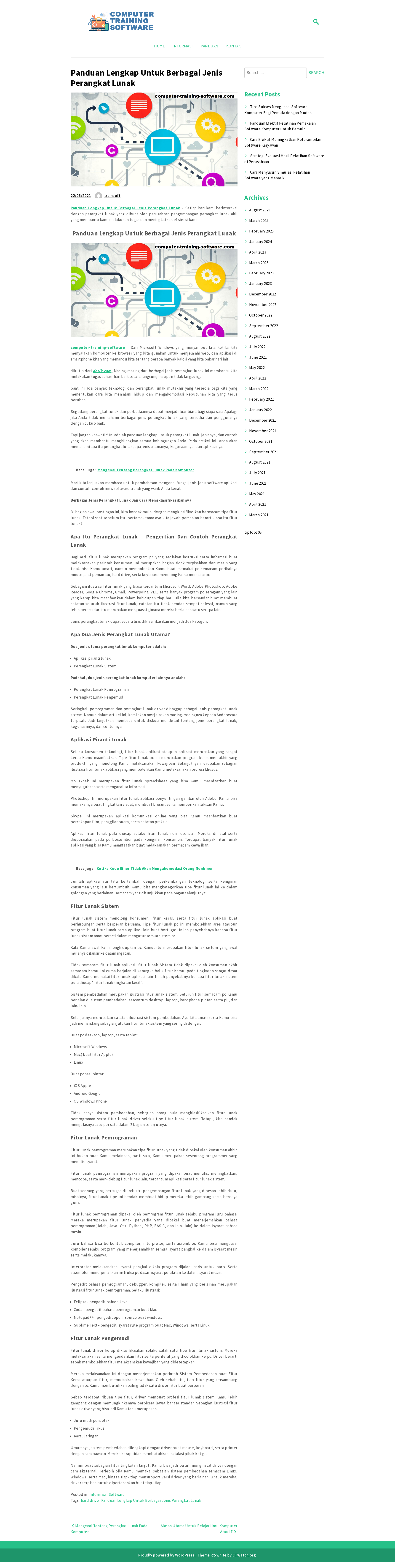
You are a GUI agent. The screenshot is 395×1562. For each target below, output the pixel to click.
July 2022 (257, 346)
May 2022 (257, 367)
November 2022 (262, 304)
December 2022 (262, 294)
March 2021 (258, 514)
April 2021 (257, 504)
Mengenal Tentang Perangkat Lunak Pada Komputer (146, 469)
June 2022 (258, 357)
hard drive (90, 1500)
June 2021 (258, 483)
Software (117, 1494)
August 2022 (259, 336)
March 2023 (258, 262)
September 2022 (263, 325)
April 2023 (257, 252)
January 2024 (260, 241)
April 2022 (257, 378)
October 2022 (260, 315)
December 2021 (262, 420)
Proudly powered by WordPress (166, 1555)
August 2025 (259, 210)
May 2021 (257, 493)
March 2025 (258, 220)
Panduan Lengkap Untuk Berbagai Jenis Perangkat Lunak (151, 1500)
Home (159, 46)
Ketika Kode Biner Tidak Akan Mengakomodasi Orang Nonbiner (155, 868)
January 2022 (260, 409)
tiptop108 (253, 532)
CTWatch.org (244, 1555)
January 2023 (260, 283)
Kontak (233, 46)
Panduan (210, 46)
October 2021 (260, 441)
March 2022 (258, 388)
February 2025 (261, 231)
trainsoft (112, 195)
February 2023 (261, 273)
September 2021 (263, 451)
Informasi (183, 46)
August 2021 (259, 462)
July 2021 (257, 472)
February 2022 (261, 399)
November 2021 (262, 430)
